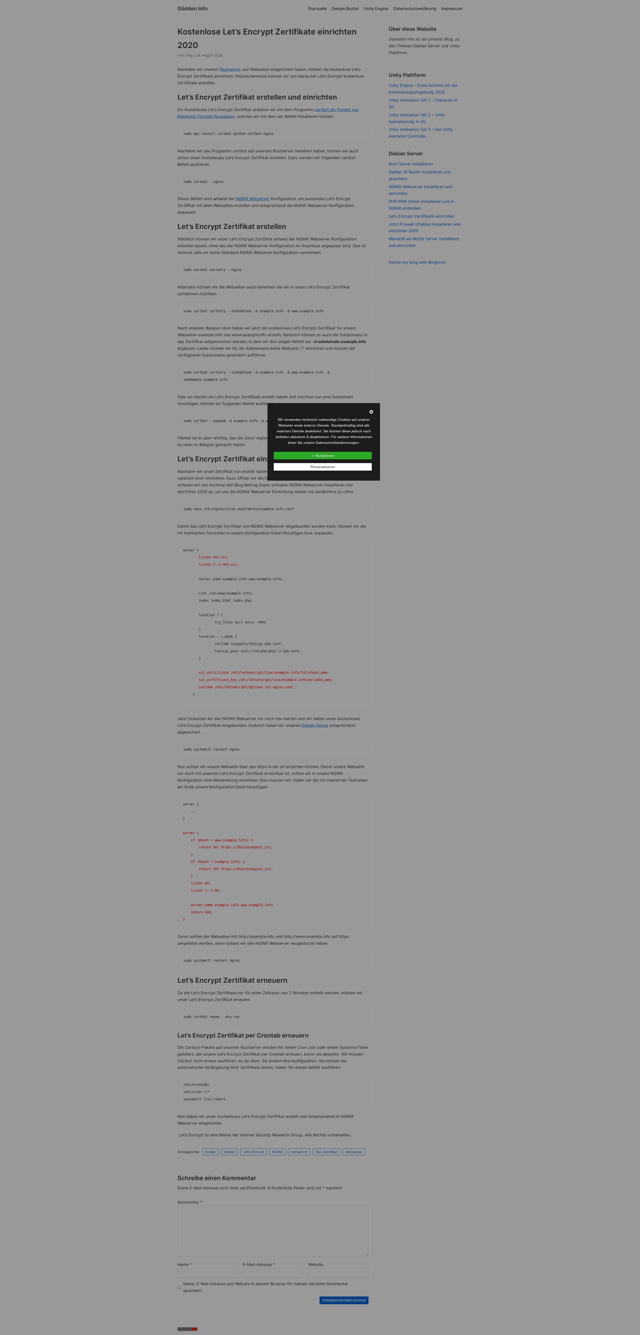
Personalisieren (322, 467)
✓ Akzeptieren (323, 456)
